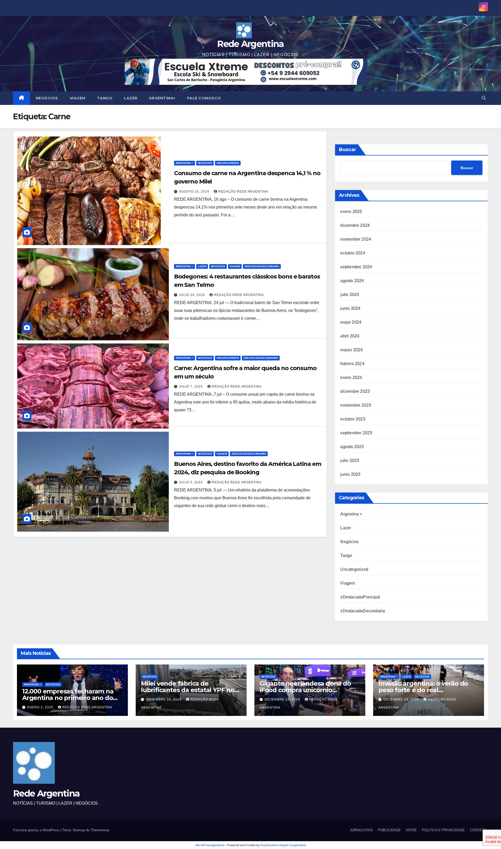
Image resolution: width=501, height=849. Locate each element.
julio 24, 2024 (192, 295)
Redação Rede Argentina (243, 191)
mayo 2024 (350, 322)
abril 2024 (349, 336)
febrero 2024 (352, 363)
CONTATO (478, 830)
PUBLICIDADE (389, 830)
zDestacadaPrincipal (360, 597)
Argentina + (184, 163)
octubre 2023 (352, 419)
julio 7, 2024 (191, 386)
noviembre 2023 (355, 405)
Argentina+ (162, 98)
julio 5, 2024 (191, 482)
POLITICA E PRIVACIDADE (443, 830)
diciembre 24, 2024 (283, 699)
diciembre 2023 (355, 391)
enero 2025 (351, 211)
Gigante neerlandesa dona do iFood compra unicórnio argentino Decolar (305, 690)
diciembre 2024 (355, 225)
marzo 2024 (351, 350)
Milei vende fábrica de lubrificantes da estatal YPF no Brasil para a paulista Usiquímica (190, 690)
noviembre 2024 (355, 239)
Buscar (347, 149)
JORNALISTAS (361, 830)
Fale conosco (204, 98)
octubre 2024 (352, 253)
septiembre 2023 (356, 433)
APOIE (411, 830)
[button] (484, 98)
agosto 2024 (352, 280)
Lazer (131, 98)
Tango (105, 98)
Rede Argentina (250, 43)
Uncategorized (228, 163)
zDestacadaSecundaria (261, 266)
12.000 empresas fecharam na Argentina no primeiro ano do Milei (68, 697)
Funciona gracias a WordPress (37, 830)
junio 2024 (350, 308)
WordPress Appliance (209, 845)
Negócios (47, 98)
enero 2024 (351, 377)
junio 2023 (350, 474)
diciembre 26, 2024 (164, 699)
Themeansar (100, 830)
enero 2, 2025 (40, 707)
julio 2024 (349, 294)
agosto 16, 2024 (194, 191)
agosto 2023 (352, 446)
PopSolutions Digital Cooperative (283, 845)
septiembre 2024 (356, 267)
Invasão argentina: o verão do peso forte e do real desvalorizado (423, 690)
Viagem (78, 98)
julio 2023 (349, 460)
